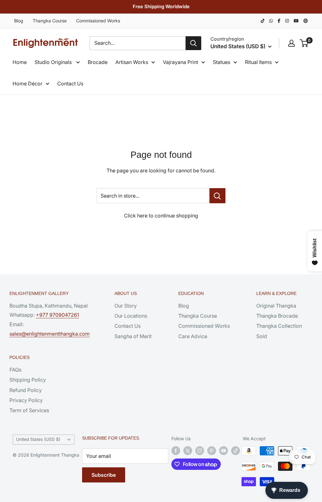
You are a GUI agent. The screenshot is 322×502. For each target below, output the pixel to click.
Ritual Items (258, 62)
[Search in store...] (217, 195)
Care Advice (192, 336)
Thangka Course (50, 20)
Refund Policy (25, 390)
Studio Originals (54, 62)
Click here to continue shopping (161, 215)
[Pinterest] (305, 20)
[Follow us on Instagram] (199, 450)
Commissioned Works (98, 20)
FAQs (15, 369)
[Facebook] (279, 20)
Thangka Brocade (277, 316)
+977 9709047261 (57, 315)
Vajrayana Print (180, 62)
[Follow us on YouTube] (223, 450)
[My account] (291, 43)
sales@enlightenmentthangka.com (49, 334)
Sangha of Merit (133, 336)
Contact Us (70, 83)
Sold (261, 336)
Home (20, 62)
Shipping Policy (27, 380)
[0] (304, 43)
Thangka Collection (279, 326)
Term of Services (29, 410)
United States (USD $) (38, 439)
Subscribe (104, 475)
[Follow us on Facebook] (175, 450)
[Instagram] (287, 20)
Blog (18, 20)
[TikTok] (262, 20)
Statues (221, 62)
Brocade (98, 62)
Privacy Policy (26, 400)
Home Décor (27, 83)
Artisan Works (131, 62)
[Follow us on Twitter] (187, 450)
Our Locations (130, 316)
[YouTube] (296, 20)
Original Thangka (276, 306)
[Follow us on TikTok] (235, 450)
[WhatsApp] (271, 20)
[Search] (193, 43)
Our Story (125, 306)
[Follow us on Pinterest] (211, 450)
